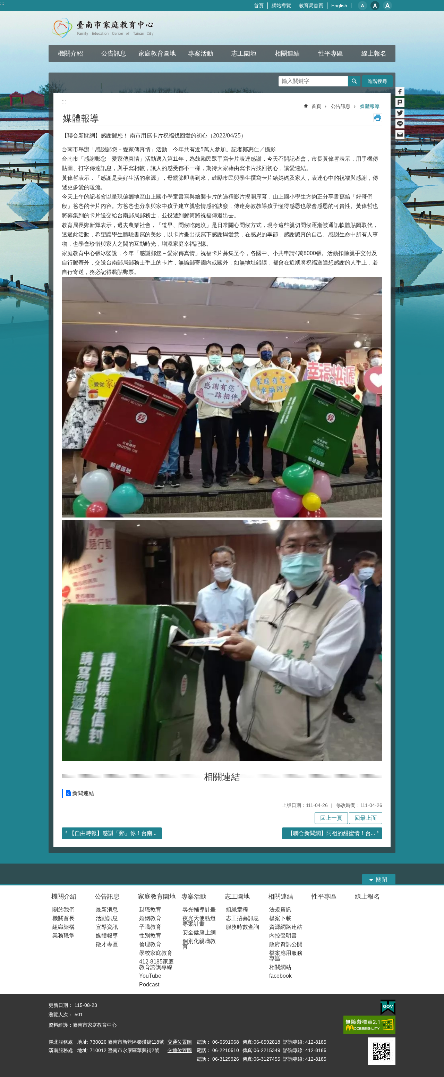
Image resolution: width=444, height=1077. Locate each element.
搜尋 (284, 79)
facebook (280, 976)
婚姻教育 (150, 918)
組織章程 (237, 909)
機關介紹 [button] (70, 53)
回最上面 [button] (366, 818)
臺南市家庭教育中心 (109, 28)
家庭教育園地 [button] (157, 53)
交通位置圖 (180, 1042)
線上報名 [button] (373, 53)
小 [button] (362, 5)
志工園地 (237, 896)
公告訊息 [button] (113, 53)
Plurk (399, 102)
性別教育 (150, 936)
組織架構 (63, 927)
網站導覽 (281, 5)
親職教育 (150, 909)
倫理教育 (150, 944)
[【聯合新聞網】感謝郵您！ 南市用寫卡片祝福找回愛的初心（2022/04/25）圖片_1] (381, 1051)
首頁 (259, 5)
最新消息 (107, 909)
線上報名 (367, 896)
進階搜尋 (377, 81)
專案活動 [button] (200, 53)
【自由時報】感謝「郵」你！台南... (112, 833)
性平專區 (323, 896)
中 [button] (374, 5)
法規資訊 (280, 909)
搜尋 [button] (354, 81)
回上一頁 (331, 818)
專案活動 (193, 896)
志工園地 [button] (243, 53)
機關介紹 (63, 896)
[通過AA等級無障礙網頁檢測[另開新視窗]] (369, 1025)
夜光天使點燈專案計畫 (199, 921)
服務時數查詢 (242, 927)
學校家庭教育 (155, 953)
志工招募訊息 (242, 918)
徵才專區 (107, 944)
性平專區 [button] (330, 53)
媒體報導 (369, 106)
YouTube (150, 976)
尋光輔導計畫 (199, 909)
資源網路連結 (285, 927)
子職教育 (150, 927)
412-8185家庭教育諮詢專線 (156, 964)
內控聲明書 (283, 936)
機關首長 (63, 918)
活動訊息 (107, 918)
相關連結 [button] (287, 53)
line (399, 123)
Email (399, 134)
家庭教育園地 (157, 896)
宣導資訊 (107, 927)
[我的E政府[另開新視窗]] (388, 1008)
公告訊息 (340, 106)
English (339, 5)
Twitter (399, 113)
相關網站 (280, 967)
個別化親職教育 (199, 944)
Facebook (399, 91)
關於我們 (63, 909)
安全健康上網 (199, 932)
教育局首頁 (311, 5)
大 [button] (387, 5)
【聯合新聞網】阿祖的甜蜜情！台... (331, 833)
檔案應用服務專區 (285, 955)
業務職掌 (63, 936)
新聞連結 (83, 793)
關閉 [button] (381, 880)
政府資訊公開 (285, 944)
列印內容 (377, 117)
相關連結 (280, 896)
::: (2, 3)
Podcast (149, 984)
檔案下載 (280, 918)
